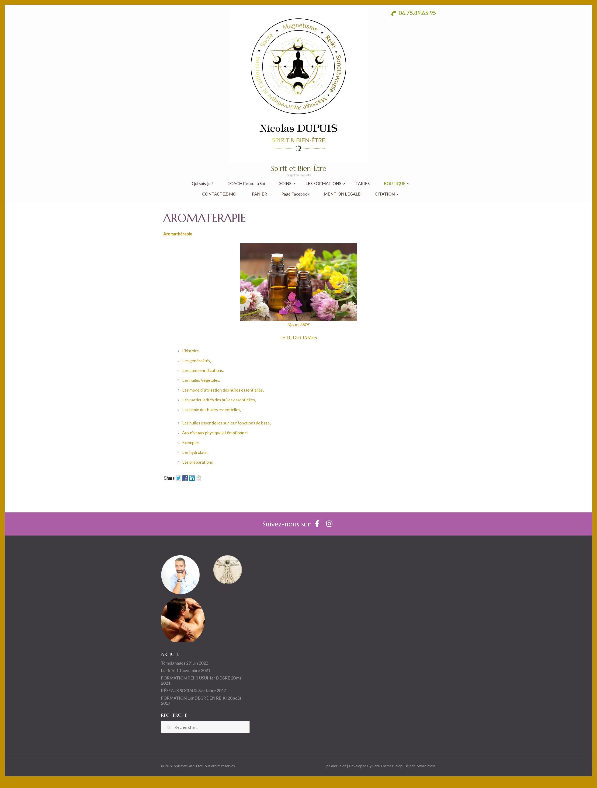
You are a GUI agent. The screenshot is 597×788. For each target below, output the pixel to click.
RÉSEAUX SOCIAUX (179, 690)
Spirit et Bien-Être (298, 168)
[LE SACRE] (228, 574)
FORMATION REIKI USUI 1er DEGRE (195, 677)
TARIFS (362, 183)
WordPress (426, 765)
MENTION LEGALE (342, 194)
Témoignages (173, 662)
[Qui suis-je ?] (183, 574)
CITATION (385, 194)
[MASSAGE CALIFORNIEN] (183, 621)
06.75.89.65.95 (417, 12)
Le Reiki (168, 670)
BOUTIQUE (395, 183)
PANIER (259, 194)
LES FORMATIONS (323, 183)
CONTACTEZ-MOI (220, 194)
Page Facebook (295, 194)
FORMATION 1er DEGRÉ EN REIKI (194, 697)
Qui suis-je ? (202, 183)
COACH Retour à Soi (246, 183)
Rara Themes (382, 765)
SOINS (285, 183)
